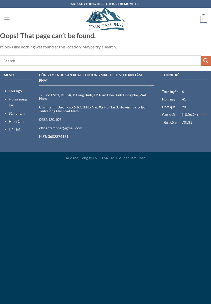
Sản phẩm (17, 113)
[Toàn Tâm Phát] (105, 19)
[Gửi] (206, 61)
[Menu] (7, 19)
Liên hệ (14, 129)
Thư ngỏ (15, 91)
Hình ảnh (16, 121)
